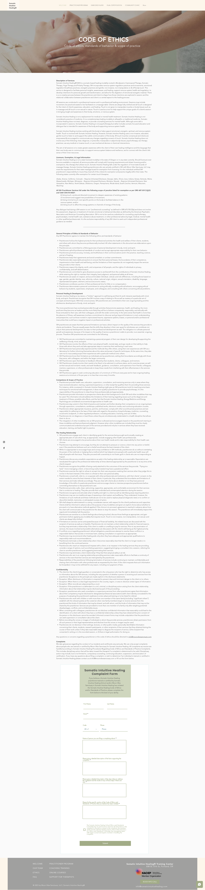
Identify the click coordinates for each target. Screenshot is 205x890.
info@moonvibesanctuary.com (140, 637)
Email (85, 714)
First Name (87, 704)
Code (84, 725)
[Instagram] (4, 442)
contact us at (86, 658)
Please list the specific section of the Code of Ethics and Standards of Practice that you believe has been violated (100, 803)
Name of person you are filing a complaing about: (99, 738)
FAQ (35, 877)
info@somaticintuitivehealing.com (151, 886)
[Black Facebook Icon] (4, 448)
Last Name (110, 704)
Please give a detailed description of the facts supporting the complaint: (102, 759)
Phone (102, 725)
